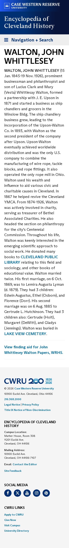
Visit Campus (12, 525)
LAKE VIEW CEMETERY (25, 333)
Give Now (10, 520)
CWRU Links (14, 508)
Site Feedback (12, 471)
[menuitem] (34, 514)
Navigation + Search (27, 41)
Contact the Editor (25, 464)
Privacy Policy (30, 404)
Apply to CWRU (14, 514)
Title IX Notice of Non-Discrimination (27, 410)
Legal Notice (12, 404)
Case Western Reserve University (34, 388)
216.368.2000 (12, 399)
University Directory (16, 530)
